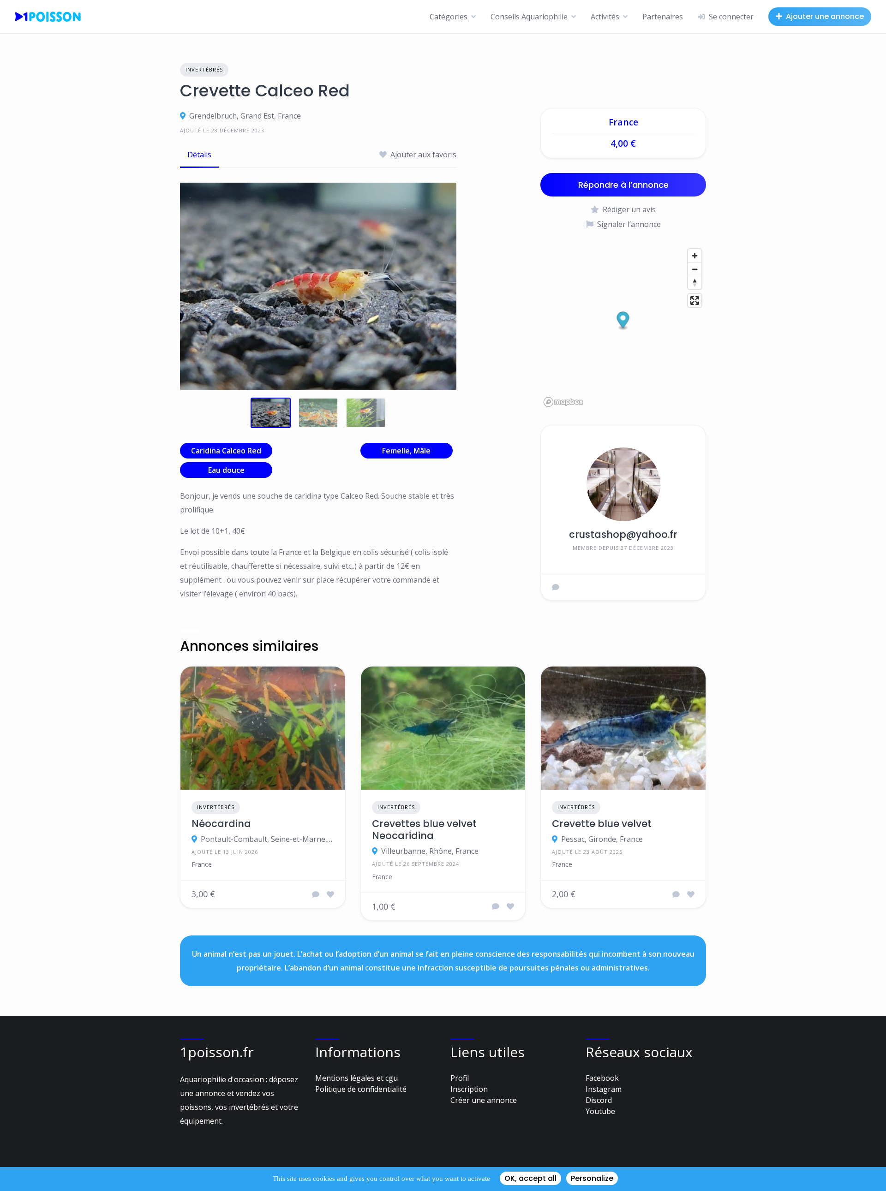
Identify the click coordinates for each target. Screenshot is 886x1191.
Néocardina (221, 824)
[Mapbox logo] (563, 402)
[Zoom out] (694, 269)
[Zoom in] (694, 255)
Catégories (448, 17)
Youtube (600, 1111)
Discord (599, 1100)
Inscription (469, 1089)
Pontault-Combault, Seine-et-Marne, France (267, 839)
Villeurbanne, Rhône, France (430, 851)
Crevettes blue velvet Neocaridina (424, 830)
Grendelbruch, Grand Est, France (245, 116)
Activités (605, 17)
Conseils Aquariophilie (529, 17)
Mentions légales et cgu (356, 1078)
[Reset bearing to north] (694, 282)
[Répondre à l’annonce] (315, 894)
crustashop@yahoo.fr (623, 534)
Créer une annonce (483, 1100)
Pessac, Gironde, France (602, 839)
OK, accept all (530, 1178)
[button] (623, 320)
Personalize (592, 1178)
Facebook (602, 1078)
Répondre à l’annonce (623, 185)
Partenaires (662, 17)
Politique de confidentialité (361, 1089)
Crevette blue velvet (602, 824)
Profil (459, 1078)
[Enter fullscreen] (694, 300)
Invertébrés (204, 69)
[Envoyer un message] (555, 587)
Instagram (604, 1089)
